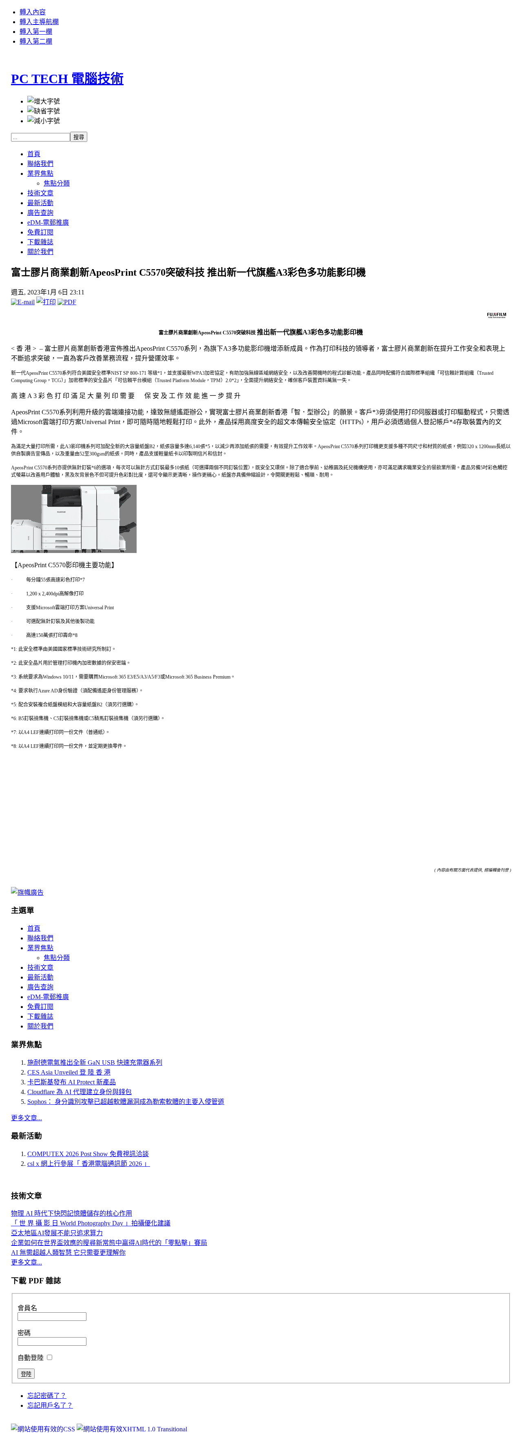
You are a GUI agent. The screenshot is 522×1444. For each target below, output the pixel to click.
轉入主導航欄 (39, 21)
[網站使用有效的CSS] (44, 1429)
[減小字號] (43, 120)
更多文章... (26, 1118)
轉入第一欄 (36, 31)
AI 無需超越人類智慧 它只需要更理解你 (68, 1252)
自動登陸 (31, 1357)
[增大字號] (43, 101)
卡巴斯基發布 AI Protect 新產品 (71, 1082)
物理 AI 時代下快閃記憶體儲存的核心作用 (71, 1213)
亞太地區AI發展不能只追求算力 (57, 1233)
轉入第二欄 (36, 41)
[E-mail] (23, 302)
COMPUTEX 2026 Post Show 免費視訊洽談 (88, 1153)
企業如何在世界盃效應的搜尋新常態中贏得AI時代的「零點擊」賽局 (109, 1242)
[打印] (46, 302)
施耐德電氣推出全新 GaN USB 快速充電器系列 (94, 1062)
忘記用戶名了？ (50, 1405)
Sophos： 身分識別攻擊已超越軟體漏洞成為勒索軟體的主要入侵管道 (125, 1101)
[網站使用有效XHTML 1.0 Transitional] (132, 1429)
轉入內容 (33, 12)
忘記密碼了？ (46, 1395)
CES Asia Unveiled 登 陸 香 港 (69, 1072)
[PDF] (67, 302)
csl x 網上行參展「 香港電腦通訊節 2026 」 (88, 1163)
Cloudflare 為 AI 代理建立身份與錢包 (79, 1091)
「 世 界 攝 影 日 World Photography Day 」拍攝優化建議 (90, 1223)
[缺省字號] (43, 110)
